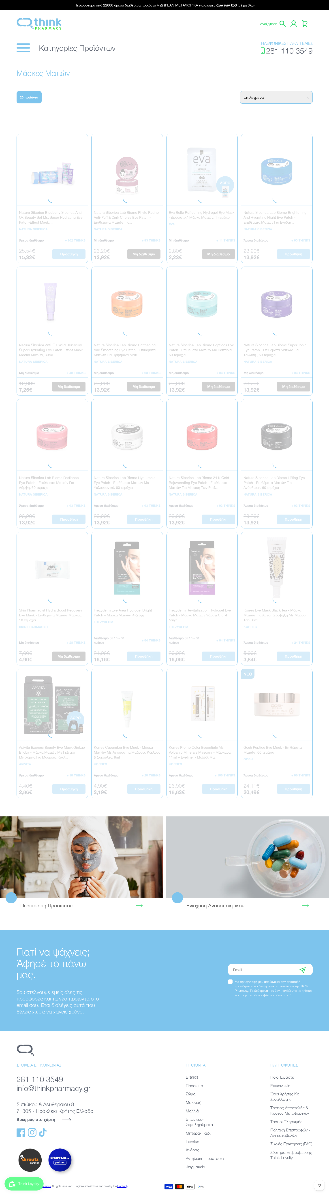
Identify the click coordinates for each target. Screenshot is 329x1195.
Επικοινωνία (280, 1085)
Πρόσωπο (194, 1085)
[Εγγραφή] (302, 969)
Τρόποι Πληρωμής (286, 1121)
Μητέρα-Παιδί (198, 1133)
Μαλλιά (192, 1111)
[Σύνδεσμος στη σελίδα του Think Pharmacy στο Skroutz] (30, 1172)
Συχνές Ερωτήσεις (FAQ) (291, 1144)
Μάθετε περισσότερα (81, 857)
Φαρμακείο (195, 1167)
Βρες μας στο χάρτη (36, 1119)
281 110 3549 (289, 50)
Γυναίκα (192, 1141)
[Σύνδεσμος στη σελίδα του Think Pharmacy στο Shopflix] (60, 1176)
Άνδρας (192, 1150)
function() (122, 1186)
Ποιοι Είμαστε (282, 1077)
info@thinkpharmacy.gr (54, 1088)
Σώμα (191, 1094)
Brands (192, 1077)
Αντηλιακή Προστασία (205, 1158)
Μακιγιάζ (193, 1102)
